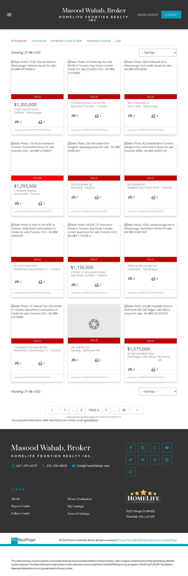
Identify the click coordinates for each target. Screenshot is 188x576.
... (73, 410)
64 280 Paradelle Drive (148, 355)
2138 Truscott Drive (27, 111)
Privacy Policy (125, 540)
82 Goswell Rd (149, 186)
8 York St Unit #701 (37, 267)
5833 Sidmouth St (142, 104)
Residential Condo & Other (66, 41)
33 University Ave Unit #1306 (89, 104)
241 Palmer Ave (85, 349)
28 (123, 410)
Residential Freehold (99, 41)
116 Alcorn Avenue (27, 192)
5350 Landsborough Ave (142, 267)
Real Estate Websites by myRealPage (156, 540)
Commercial (39, 41)
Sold (118, 41)
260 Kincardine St (83, 186)
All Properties (19, 41)
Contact (171, 14)
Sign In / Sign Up (148, 14)
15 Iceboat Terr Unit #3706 (37, 349)
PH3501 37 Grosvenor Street (89, 273)
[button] (148, 14)
